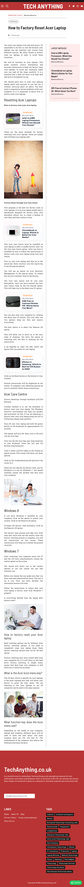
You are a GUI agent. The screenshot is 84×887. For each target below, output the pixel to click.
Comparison (64, 827)
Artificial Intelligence (64, 814)
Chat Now (77, 882)
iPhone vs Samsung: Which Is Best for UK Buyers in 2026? (31, 365)
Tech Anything (43, 6)
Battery (50, 818)
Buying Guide (52, 827)
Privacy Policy (10, 818)
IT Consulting (52, 851)
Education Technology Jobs (57, 835)
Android (50, 814)
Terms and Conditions (27, 818)
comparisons (52, 831)
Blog (22, 814)
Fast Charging (52, 843)
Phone (49, 859)
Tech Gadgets (69, 859)
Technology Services (67, 863)
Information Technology (56, 847)
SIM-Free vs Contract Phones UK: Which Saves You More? (30, 304)
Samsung (58, 859)
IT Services (64, 851)
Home (6, 814)
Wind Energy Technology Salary (59, 871)
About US (15, 814)
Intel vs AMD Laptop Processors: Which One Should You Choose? (31, 121)
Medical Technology (69, 855)
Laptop (74, 851)
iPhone (71, 847)
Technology (13, 21)
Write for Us (9, 821)
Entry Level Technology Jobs (58, 839)
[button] (7, 6)
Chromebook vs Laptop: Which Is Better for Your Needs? (30, 233)
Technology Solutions (55, 867)
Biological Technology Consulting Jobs (62, 823)
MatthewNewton (30, 15)
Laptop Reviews (53, 855)
